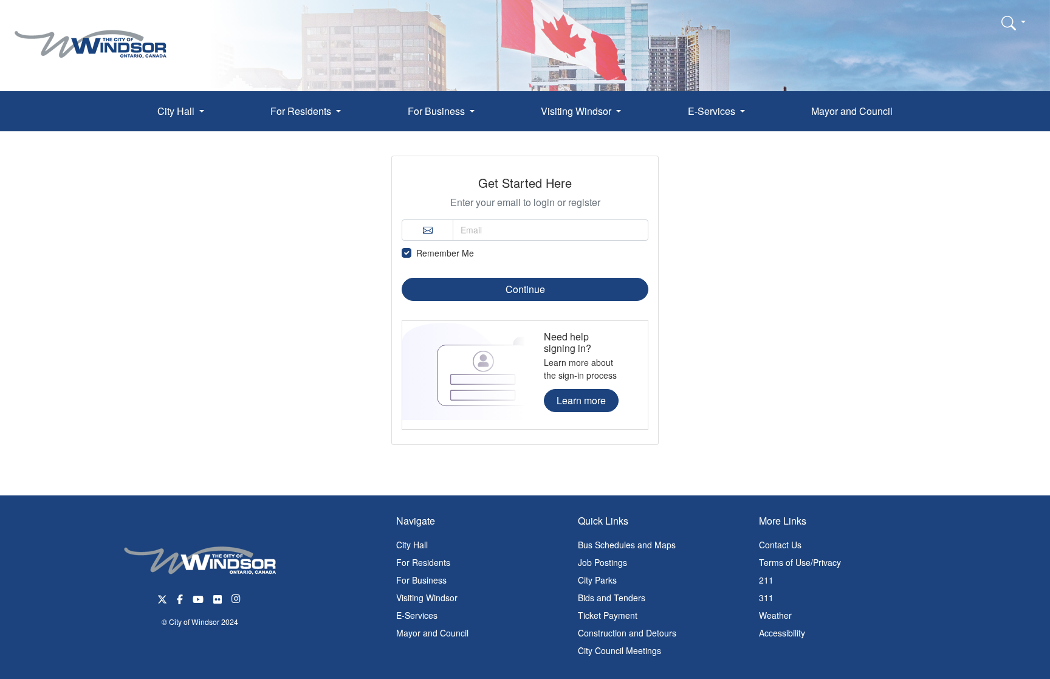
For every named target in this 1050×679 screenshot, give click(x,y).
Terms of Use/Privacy (800, 562)
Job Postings (602, 562)
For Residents (423, 562)
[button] (1013, 22)
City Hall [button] (177, 111)
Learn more (581, 400)
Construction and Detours (627, 633)
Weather (775, 615)
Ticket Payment (607, 615)
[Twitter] (162, 598)
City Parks (597, 580)
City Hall (412, 545)
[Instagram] (237, 598)
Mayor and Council (852, 111)
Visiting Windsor (427, 597)
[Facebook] (180, 598)
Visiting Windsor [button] (577, 111)
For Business (421, 580)
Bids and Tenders (611, 597)
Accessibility (782, 633)
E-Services (416, 615)
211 (766, 580)
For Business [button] (437, 111)
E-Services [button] (713, 111)
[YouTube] (198, 598)
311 (766, 597)
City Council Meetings (619, 650)
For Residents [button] (302, 111)
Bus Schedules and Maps (627, 545)
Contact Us (780, 545)
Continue (525, 289)
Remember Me (445, 253)
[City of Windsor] (90, 35)
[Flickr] (217, 598)
